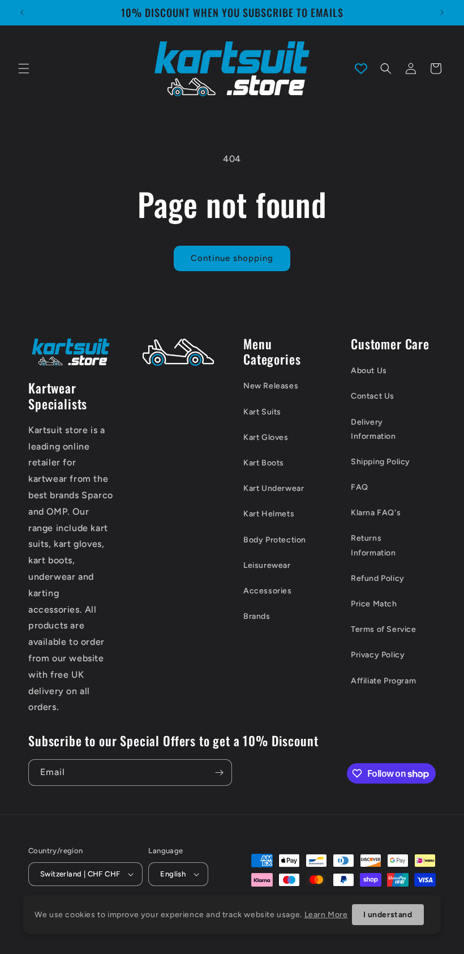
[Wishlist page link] (361, 68)
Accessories (267, 591)
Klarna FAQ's (376, 512)
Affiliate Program (383, 681)
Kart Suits (262, 412)
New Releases (270, 386)
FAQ (359, 487)
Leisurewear (267, 565)
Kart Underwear (273, 488)
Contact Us (372, 396)
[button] (23, 68)
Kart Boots (263, 463)
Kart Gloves (266, 437)
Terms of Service (383, 629)
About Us (369, 370)
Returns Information (373, 545)
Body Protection (274, 540)
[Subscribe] (219, 772)
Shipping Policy (380, 462)
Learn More (326, 914)
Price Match (374, 604)
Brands (256, 616)
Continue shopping (232, 258)
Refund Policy (378, 578)
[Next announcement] (441, 12)
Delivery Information (373, 429)
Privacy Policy (378, 655)
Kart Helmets (268, 514)
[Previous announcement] (22, 12)
